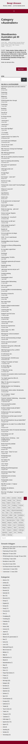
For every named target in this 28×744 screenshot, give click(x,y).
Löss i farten (4, 464)
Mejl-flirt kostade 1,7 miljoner (9, 484)
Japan (4, 631)
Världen (2, 46)
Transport (17, 45)
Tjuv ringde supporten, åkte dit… (10, 378)
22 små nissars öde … (7, 354)
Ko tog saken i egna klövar (8, 249)
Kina (4, 639)
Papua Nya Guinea (7, 673)
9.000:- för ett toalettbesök (9, 237)
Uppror (4, 724)
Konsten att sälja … (6, 181)
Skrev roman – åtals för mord (9, 452)
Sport (4, 696)
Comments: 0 (9, 46)
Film (4, 613)
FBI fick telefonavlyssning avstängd (11, 338)
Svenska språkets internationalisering (11, 289)
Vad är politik (4, 297)
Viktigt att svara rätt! (7, 189)
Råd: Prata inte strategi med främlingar (11, 149)
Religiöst (5, 683)
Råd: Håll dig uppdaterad (7, 153)
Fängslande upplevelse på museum (10, 261)
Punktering (4, 92)
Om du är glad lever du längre (9, 233)
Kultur (4, 642)
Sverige (6, 45)
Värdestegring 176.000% (8, 257)
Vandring (5, 729)
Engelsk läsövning (6, 265)
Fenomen (5, 611)
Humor (4, 626)
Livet (4, 644)
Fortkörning (4, 104)
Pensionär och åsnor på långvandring (11, 245)
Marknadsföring (17, 43)
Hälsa (4, 624)
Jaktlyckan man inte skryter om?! (10, 269)
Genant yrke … (5, 197)
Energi (2, 43)
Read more (21, 69)
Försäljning (6, 43)
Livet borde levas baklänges (8, 140)
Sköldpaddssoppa (6, 456)
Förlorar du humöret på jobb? (9, 342)
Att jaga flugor (5, 173)
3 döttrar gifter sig (6, 309)
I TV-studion (4, 132)
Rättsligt (5, 680)
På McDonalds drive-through (9, 100)
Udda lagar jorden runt (7, 169)
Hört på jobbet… (5, 317)
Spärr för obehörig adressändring (10, 161)
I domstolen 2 (5, 120)
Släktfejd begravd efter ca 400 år (10, 350)
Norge (22, 43)
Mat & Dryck (6, 649)
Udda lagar (5, 719)
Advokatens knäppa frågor (8, 472)
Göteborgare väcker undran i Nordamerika (12, 390)
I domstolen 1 (5, 124)
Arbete (5, 580)
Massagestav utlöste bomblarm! (10, 334)
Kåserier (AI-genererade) (9, 637)
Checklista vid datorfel (7, 293)
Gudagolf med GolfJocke (8, 313)
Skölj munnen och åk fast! (8, 221)
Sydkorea (5, 704)
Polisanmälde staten (6, 480)
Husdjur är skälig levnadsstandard (10, 305)
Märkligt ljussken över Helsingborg (10, 386)
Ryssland (5, 688)
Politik (4, 678)
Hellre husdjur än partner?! (8, 225)
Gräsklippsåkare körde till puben (10, 241)
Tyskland (5, 716)
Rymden (3, 45)
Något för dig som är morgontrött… (10, 382)
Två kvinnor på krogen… (7, 322)
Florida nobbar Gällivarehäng (8, 281)
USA (4, 727)
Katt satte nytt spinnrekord (8, 165)
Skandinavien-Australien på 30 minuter (10, 37)
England (5, 603)
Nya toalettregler (6, 301)
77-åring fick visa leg (6, 370)
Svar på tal (4, 112)
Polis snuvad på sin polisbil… (8, 404)
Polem (4, 675)
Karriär (4, 634)
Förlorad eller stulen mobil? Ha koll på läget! (13, 185)
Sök (24, 79)
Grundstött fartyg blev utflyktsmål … (11, 346)
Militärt (5, 652)
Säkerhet (5, 691)
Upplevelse (6, 722)
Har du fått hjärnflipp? (7, 128)
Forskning (11, 43)
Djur (4, 595)
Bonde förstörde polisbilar (8, 444)
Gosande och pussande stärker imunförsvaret (13, 374)
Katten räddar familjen (7, 205)
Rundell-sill (4, 229)
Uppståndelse (5, 193)
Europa (4, 606)
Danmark (18, 42)
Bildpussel (4, 96)
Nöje (4, 665)
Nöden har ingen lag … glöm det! (10, 209)
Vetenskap (6, 734)
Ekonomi (22, 42)
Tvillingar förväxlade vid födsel (9, 362)
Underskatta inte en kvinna (8, 476)
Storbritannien (6, 698)
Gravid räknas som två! (7, 434)
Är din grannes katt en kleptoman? (10, 201)
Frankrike (5, 621)
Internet (5, 629)
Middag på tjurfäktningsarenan (9, 468)
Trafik (13, 45)
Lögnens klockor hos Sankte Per (10, 136)
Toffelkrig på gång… (6, 448)
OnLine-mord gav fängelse (8, 213)
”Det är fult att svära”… (7, 144)
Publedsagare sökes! (7, 277)
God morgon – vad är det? (8, 177)
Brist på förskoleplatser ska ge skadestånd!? (13, 420)
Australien (14, 42)
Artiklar (9, 42)
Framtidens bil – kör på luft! (8, 217)
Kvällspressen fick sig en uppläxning (11, 412)
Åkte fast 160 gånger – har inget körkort (12, 492)
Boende (5, 590)
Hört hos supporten (6, 285)
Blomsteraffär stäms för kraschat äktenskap (13, 430)
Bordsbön (3, 108)
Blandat (5, 588)
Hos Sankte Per (5, 460)
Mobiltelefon (6, 657)
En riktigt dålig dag (6, 366)
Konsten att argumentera (8, 326)
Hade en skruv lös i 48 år (7, 330)
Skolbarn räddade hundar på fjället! (10, 408)
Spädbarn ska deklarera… (8, 488)
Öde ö (4, 670)
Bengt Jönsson (14, 3)
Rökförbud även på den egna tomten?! (11, 416)
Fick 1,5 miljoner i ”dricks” (8, 394)
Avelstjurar (4, 253)
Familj (4, 608)
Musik (4, 660)
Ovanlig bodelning (6, 273)
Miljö (4, 655)
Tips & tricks (6, 709)
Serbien (5, 693)
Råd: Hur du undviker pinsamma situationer (12, 157)
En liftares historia (6, 116)
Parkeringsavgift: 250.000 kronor (10, 358)
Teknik (10, 45)
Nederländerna (7, 662)
